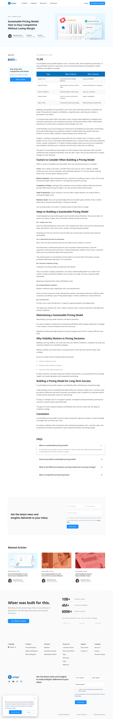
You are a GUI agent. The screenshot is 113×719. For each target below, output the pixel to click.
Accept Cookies (15, 712)
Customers (53, 3)
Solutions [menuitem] (47, 644)
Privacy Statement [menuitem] (63, 714)
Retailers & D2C (16, 16)
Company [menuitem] (98, 644)
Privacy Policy (12, 708)
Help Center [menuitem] (84, 647)
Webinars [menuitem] (66, 665)
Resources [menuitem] (66, 644)
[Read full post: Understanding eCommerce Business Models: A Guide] (90, 560)
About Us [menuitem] (97, 647)
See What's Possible (97, 3)
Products (24, 3)
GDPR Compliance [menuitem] (99, 714)
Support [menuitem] (83, 644)
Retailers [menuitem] (47, 647)
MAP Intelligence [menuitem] (30, 654)
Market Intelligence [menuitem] (31, 651)
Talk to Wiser (20, 79)
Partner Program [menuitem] (100, 654)
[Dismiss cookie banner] (34, 699)
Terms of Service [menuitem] (82, 714)
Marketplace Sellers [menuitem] (50, 654)
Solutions (34, 3)
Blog (9, 16)
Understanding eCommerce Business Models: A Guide (83, 575)
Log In (86, 3)
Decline (29, 712)
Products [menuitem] (28, 644)
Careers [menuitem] (97, 651)
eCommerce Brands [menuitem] (50, 651)
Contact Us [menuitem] (84, 651)
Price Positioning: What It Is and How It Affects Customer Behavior (52, 575)
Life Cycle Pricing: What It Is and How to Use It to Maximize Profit (18, 575)
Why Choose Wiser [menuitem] (68, 651)
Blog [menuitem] (64, 654)
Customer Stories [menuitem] (68, 647)
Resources (43, 3)
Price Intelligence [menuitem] (30, 647)
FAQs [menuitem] (64, 661)
